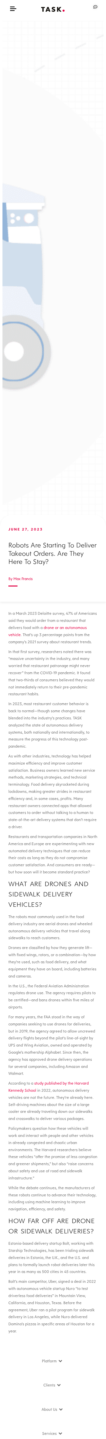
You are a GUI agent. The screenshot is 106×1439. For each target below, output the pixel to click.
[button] (13, 9)
